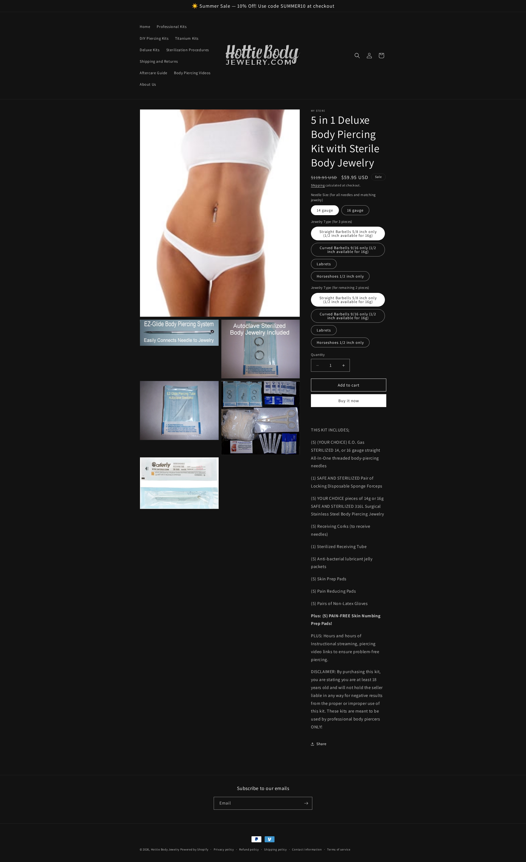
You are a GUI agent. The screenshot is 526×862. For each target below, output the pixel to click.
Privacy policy (224, 849)
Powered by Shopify (194, 849)
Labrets (324, 263)
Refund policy (249, 849)
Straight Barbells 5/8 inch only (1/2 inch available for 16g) (348, 233)
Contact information (307, 849)
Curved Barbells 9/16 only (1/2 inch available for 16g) (348, 249)
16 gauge (355, 210)
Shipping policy (275, 849)
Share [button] (321, 743)
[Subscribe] (306, 803)
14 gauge (325, 210)
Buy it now (348, 400)
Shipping (318, 185)
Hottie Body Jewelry (165, 849)
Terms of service (338, 849)
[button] (357, 56)
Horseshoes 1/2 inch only (340, 276)
